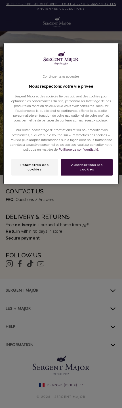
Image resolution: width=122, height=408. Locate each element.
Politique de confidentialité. (79, 149)
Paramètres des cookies (34, 167)
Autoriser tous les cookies (86, 167)
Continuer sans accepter (61, 76)
